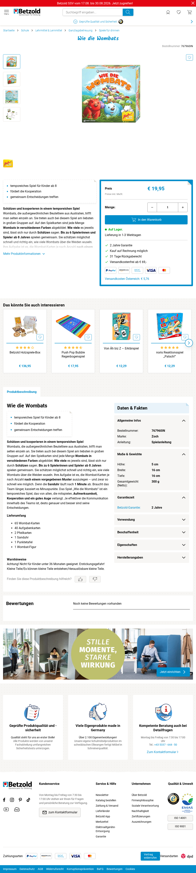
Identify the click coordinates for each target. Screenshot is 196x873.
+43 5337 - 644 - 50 (165, 744)
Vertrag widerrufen (150, 856)
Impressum (9, 869)
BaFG (100, 869)
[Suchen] (128, 12)
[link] (178, 12)
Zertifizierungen (141, 816)
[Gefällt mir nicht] (95, 579)
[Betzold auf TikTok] (28, 800)
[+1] (182, 207)
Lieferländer (103, 811)
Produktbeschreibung (22, 392)
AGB (40, 869)
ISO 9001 (180, 826)
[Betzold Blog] (17, 810)
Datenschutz (27, 869)
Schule (25, 30)
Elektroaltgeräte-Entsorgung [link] (105, 829)
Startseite (9, 30)
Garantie (101, 836)
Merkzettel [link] (102, 821)
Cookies (130, 869)
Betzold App (103, 816)
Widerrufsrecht (55, 869)
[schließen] (193, 3)
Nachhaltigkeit (140, 811)
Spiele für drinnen (109, 30)
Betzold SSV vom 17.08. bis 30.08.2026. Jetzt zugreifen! (95, 3)
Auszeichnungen (141, 821)
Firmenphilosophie (143, 800)
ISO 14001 (180, 817)
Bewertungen (114, 869)
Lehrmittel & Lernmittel (48, 30)
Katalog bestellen (106, 800)
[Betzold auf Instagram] (12, 800)
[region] (98, 494)
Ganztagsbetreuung (80, 30)
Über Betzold (139, 794)
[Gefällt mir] (80, 579)
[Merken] (189, 57)
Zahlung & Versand (107, 805)
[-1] (152, 207)
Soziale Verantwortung (145, 805)
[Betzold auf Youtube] (6, 810)
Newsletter (102, 794)
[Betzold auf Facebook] (4, 800)
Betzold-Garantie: (128, 507)
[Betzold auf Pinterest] (20, 800)
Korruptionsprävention (80, 869)
